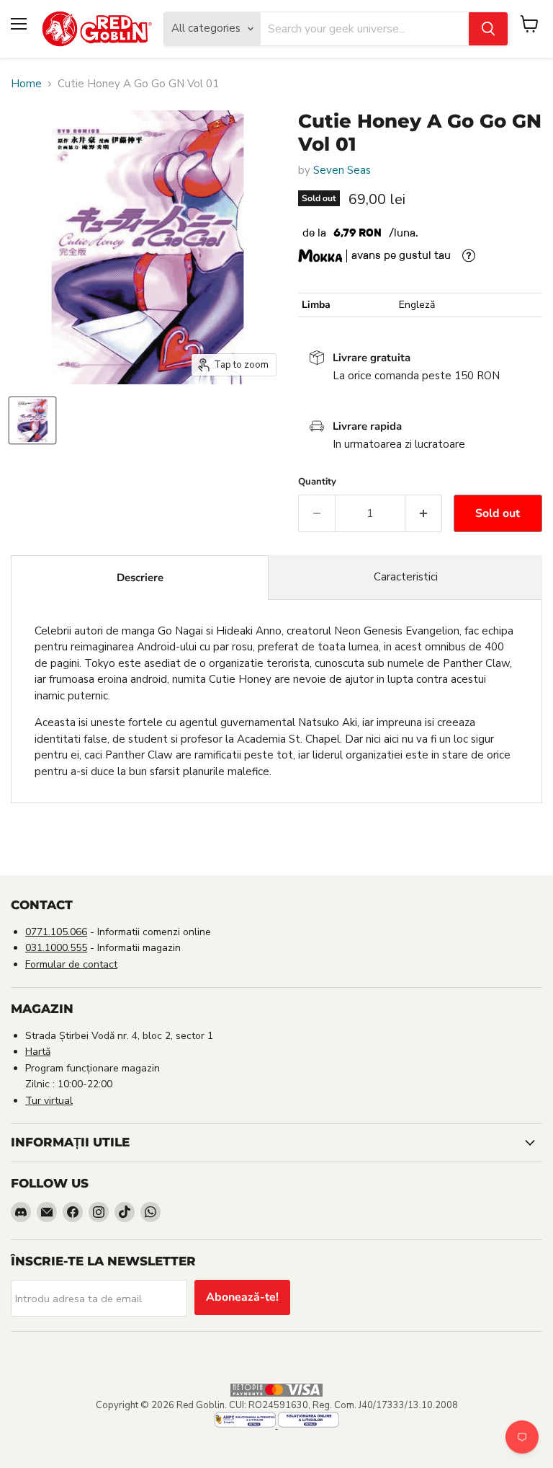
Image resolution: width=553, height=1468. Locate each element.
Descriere (140, 577)
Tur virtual (49, 1100)
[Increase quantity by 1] (423, 513)
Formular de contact (71, 964)
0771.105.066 (56, 932)
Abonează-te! (242, 1297)
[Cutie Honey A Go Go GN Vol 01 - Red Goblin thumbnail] (32, 420)
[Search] (488, 28)
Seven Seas (342, 170)
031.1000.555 (56, 948)
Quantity (317, 482)
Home (26, 84)
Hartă (37, 1051)
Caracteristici (406, 577)
